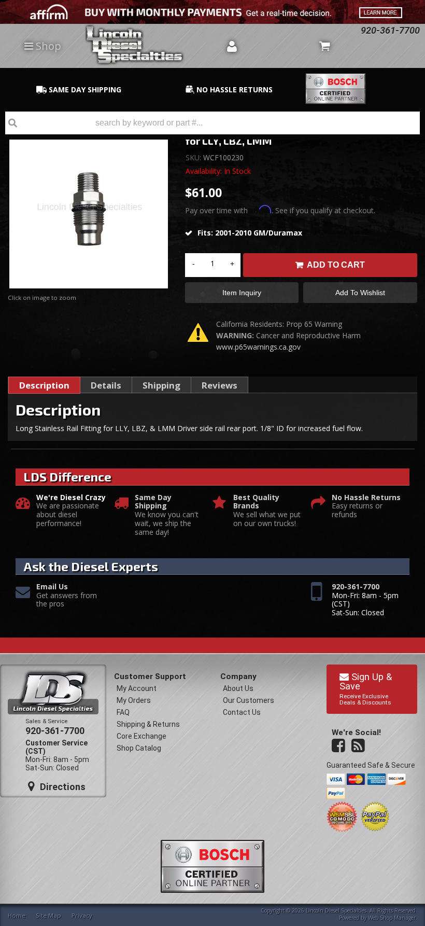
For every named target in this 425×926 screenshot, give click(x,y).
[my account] (232, 46)
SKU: (194, 157)
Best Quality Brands (256, 502)
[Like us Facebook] (339, 746)
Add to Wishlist (360, 292)
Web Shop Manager (392, 917)
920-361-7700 (355, 587)
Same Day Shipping (153, 502)
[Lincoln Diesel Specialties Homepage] (152, 46)
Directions (61, 786)
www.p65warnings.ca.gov (258, 347)
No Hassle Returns (366, 497)
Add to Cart (336, 264)
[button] (212, 123)
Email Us (52, 587)
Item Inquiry (241, 292)
